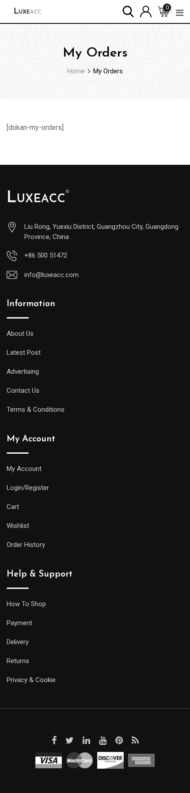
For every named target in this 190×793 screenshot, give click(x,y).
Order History (26, 545)
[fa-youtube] (102, 740)
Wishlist (18, 526)
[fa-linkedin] (86, 740)
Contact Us (23, 391)
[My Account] (146, 11)
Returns (18, 661)
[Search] (128, 11)
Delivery (18, 642)
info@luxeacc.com (51, 275)
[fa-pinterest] (119, 740)
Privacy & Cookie (31, 680)
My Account (24, 469)
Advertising (23, 372)
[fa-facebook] (54, 740)
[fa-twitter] (69, 740)
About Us (20, 334)
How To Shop (26, 604)
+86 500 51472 (45, 255)
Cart (13, 507)
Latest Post (24, 353)
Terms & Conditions (36, 410)
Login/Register (28, 488)
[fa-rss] (135, 740)
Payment (19, 623)
